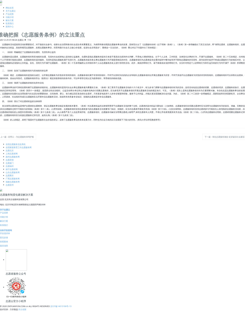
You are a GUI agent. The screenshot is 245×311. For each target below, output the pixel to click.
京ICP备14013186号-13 (60, 306)
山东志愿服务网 (13, 172)
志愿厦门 (10, 163)
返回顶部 (4, 245)
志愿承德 (10, 159)
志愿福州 (10, 166)
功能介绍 (10, 17)
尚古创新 (22, 309)
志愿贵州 (10, 185)
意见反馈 (4, 237)
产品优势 (10, 14)
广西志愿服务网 (13, 178)
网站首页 (10, 7)
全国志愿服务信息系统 (16, 144)
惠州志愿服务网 (13, 156)
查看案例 (4, 241)
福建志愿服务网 (13, 181)
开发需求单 (5, 233)
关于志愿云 (11, 11)
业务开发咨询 (6, 230)
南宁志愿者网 (12, 169)
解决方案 (10, 20)
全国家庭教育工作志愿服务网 (18, 147)
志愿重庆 (10, 175)
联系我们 (10, 23)
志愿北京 (10, 150)
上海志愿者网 (12, 153)
